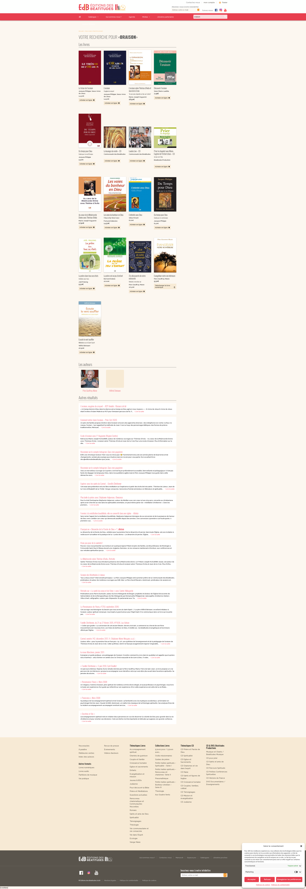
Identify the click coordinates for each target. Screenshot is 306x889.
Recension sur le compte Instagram (101, 452)
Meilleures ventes (86, 753)
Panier (224, 2)
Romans (133, 810)
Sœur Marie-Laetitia (161, 91)
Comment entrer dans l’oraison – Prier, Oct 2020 (98, 420)
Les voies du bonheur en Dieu (113, 216)
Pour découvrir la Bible (139, 788)
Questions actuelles (138, 795)
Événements (109, 749)
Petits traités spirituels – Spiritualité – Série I (165, 764)
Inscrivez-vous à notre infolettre (195, 870)
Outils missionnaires (163, 756)
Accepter (252, 879)
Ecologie (133, 838)
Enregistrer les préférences (289, 879)
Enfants (133, 770)
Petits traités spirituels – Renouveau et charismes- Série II (165, 772)
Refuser (267, 879)
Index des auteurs (86, 757)
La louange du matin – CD (112, 151)
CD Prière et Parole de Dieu (190, 750)
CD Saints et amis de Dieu (215, 763)
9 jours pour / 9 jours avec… (164, 750)
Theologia (159, 791)
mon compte (209, 2)
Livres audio (84, 771)
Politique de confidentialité (280, 885)
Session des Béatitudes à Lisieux (92, 575)
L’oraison (109, 89)
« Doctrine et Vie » (87, 713)
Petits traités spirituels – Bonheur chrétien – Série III (165, 784)
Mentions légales (110, 880)
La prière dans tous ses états (88, 277)
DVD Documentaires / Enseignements (215, 783)
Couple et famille (137, 759)
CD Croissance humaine (191, 782)
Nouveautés (84, 746)
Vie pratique (84, 778)
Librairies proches (220, 858)
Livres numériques (86, 767)
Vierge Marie (135, 842)
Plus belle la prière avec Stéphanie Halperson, (101, 497)
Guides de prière (162, 759)
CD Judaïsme (186, 802)
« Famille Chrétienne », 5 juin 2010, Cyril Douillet (98, 666)
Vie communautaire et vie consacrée (139, 829)
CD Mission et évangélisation (187, 797)
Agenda (132, 17)
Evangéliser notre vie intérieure (164, 275)
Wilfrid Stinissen (84, 346)
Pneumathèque (161, 778)
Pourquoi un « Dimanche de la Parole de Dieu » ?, (102, 529)
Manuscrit (179, 858)
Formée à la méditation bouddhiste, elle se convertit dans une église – (109, 513)
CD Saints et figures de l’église (190, 777)
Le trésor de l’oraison (86, 88)
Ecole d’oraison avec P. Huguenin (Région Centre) (99, 436)
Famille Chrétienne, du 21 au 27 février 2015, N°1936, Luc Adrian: (105, 622)
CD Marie (184, 772)
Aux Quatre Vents (162, 795)
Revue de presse (111, 746)
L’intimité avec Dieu (135, 214)
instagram (220, 10)
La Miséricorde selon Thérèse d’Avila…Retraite (97, 559)
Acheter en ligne (86, 100)
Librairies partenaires (165, 17)
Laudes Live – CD (134, 151)
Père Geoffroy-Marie (136, 285)
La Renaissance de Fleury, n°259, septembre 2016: (99, 606)
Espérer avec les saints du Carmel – (100, 483)
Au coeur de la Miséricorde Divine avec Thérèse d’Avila (88, 216)
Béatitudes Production (162, 160)
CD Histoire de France (215, 778)
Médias (145, 17)
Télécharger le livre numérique (162, 286)
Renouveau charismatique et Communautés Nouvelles (137, 802)
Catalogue (92, 17)
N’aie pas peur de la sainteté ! (91, 543)
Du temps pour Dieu (86, 152)
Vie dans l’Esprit (136, 835)
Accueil (82, 16)
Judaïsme (134, 784)
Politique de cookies (263, 885)
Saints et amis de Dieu (139, 814)
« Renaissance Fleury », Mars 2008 (93, 682)
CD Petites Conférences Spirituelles (216, 773)
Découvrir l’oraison (160, 88)
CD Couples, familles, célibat (190, 787)
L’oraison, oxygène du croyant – (103, 406)
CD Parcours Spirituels (215, 768)
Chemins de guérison (139, 756)
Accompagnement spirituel (137, 750)
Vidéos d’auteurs (111, 753)
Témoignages (135, 821)
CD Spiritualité (187, 756)
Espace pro (191, 858)
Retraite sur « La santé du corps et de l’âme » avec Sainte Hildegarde (106, 590)
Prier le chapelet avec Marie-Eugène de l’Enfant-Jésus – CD (164, 154)
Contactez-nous (193, 2)
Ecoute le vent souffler (87, 341)
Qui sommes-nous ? (113, 17)
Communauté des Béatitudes (114, 154)
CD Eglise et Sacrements (186, 760)
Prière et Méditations (139, 791)
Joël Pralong (83, 282)
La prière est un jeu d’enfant (113, 275)
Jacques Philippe (85, 91)
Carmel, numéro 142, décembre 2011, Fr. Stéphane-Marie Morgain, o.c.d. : (108, 638)
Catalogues (204, 858)
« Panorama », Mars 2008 (90, 698)
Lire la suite (139, 411)
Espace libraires (88, 24)
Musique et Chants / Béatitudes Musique (215, 753)
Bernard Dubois (109, 279)
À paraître (83, 749)
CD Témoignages (188, 792)
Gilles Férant (133, 218)
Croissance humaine (138, 763)
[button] (301, 846)
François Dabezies (110, 221)
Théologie (134, 825)
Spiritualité (134, 817)
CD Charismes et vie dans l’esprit (189, 767)
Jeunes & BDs (136, 780)
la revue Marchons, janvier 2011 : (92, 652)
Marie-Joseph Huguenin (138, 97)
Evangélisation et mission (137, 775)
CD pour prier (211, 758)
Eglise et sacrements (139, 767)
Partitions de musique (88, 775)
